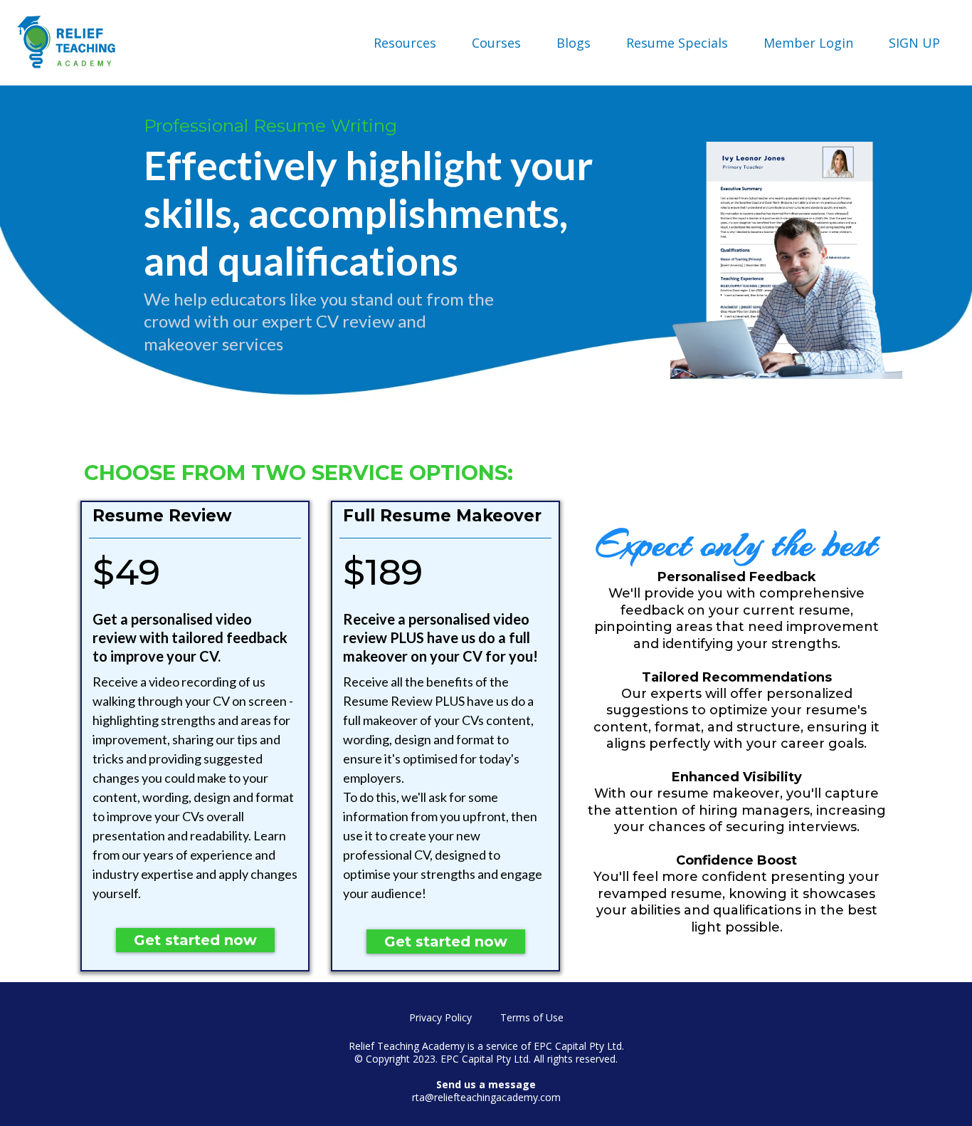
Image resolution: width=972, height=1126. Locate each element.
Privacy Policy (440, 1017)
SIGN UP (914, 42)
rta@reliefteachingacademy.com (486, 1097)
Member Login (808, 42)
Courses (496, 42)
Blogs (573, 42)
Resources (405, 42)
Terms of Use (532, 1017)
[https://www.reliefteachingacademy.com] (67, 43)
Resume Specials (677, 42)
